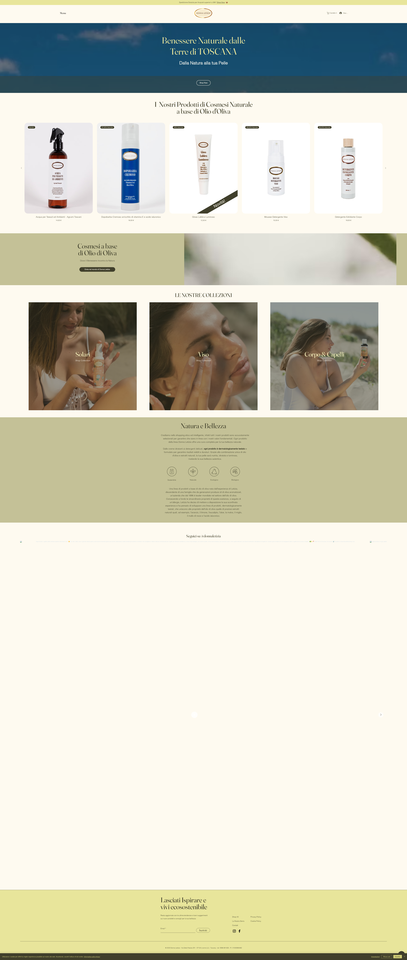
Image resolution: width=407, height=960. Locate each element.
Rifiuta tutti (386, 957)
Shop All (235, 917)
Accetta (397, 957)
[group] (203, 174)
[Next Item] (380, 714)
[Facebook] (239, 931)
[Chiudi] (404, 956)
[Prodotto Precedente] (21, 168)
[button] (332, 13)
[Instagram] (234, 931)
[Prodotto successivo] (385, 168)
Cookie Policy (256, 921)
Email (163, 928)
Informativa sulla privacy (92, 957)
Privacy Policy (256, 917)
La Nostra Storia (238, 921)
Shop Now (221, 2)
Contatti (235, 925)
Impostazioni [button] (375, 957)
